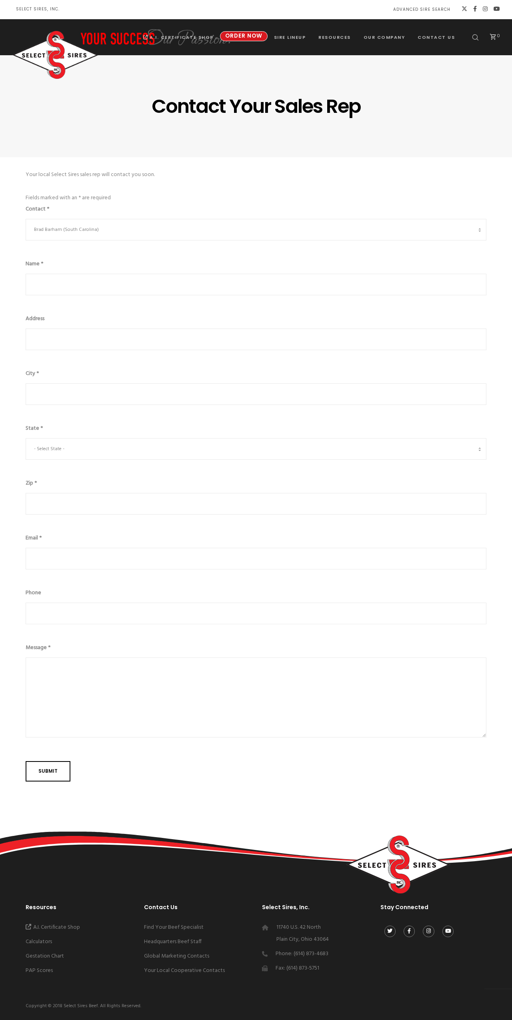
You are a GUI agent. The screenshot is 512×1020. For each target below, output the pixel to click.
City (32, 373)
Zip (31, 483)
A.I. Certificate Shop (56, 927)
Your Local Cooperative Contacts (184, 970)
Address (35, 318)
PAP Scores (39, 970)
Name (34, 264)
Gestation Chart (45, 956)
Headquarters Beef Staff (173, 941)
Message (38, 647)
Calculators (39, 941)
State (34, 428)
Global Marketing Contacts (176, 956)
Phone (33, 592)
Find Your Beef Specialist (174, 927)
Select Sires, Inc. (38, 9)
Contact (37, 209)
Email (34, 538)
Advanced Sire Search (421, 9)
